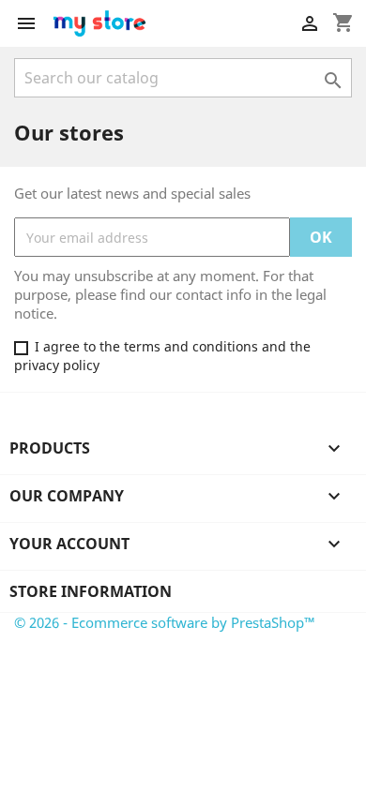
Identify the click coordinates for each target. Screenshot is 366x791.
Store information (90, 591)
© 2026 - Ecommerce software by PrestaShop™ (164, 622)
